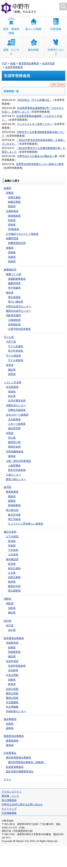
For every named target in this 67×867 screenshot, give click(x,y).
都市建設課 (12, 559)
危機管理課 (12, 238)
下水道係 (13, 549)
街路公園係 (14, 577)
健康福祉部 (10, 269)
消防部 (7, 598)
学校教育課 (12, 642)
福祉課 (9, 292)
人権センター (13, 474)
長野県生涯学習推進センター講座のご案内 (40, 164)
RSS (54, 84)
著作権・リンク (10, 795)
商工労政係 (14, 519)
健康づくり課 (13, 274)
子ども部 (9, 337)
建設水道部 (10, 531)
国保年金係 (14, 446)
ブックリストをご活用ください (34, 123)
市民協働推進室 (14, 451)
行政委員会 (10, 752)
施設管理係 (14, 428)
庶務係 (12, 679)
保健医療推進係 (17, 278)
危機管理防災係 (17, 242)
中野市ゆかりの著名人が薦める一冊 (37, 156)
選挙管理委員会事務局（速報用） (27, 762)
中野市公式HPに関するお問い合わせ (22, 804)
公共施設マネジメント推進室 (22, 233)
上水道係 (13, 554)
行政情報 (55, 29)
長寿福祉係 (14, 324)
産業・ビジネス (11, 52)
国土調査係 (14, 590)
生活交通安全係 (17, 400)
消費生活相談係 (17, 409)
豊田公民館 (12, 697)
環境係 (12, 391)
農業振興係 (12, 740)
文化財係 (13, 670)
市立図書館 (12, 702)
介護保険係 (14, 319)
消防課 (9, 603)
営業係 (12, 545)
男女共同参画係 (17, 469)
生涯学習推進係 (14, 67)
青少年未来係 (15, 350)
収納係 (12, 261)
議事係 (9, 728)
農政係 (12, 496)
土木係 (12, 572)
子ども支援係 (15, 346)
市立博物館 (12, 706)
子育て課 (11, 341)
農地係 (9, 745)
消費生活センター (16, 405)
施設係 (12, 369)
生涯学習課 (48, 63)
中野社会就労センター (18, 306)
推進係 (12, 456)
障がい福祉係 (15, 301)
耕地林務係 (14, 505)
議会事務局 (10, 719)
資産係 (12, 256)
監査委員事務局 (14, 766)
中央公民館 (12, 675)
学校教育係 (14, 651)
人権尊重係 (14, 465)
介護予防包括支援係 (19, 328)
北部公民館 (12, 688)
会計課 (7, 620)
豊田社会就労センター (18, 310)
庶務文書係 (14, 197)
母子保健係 (14, 287)
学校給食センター (16, 711)
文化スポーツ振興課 (17, 414)
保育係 (12, 374)
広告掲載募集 (9, 812)
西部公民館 (12, 693)
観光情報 (33, 49)
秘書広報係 (14, 201)
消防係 (12, 608)
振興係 (12, 500)
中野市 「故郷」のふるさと (33, 8)
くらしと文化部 (12, 382)
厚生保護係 (14, 297)
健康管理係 (14, 283)
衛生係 (12, 396)
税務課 (9, 247)
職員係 (12, 206)
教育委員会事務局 (29, 63)
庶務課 (9, 192)
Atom (61, 84)
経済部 (7, 487)
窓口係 (12, 437)
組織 (12, 63)
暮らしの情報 (33, 29)
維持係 (12, 581)
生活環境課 (12, 386)
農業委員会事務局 (14, 735)
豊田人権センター (16, 479)
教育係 (12, 684)
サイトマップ (9, 808)
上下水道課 (12, 536)
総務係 (12, 647)
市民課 (9, 433)
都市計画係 (14, 568)
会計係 (12, 629)
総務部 (7, 188)
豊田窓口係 (14, 442)
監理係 (12, 541)
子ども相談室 (13, 355)
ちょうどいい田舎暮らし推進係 (25, 523)
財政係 (12, 220)
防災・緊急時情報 (11, 31)
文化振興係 (14, 419)
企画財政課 (12, 211)
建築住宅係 (14, 586)
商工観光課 (12, 510)
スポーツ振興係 (17, 423)
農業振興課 (12, 491)
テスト (7, 779)
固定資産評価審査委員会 (19, 771)
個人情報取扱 (9, 800)
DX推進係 (13, 229)
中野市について (56, 52)
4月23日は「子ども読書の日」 (34, 99)
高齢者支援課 (13, 315)
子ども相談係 (15, 360)
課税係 (12, 252)
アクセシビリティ (12, 791)
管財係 (12, 224)
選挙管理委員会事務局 (18, 757)
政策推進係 (14, 215)
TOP (4, 63)
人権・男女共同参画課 (18, 460)
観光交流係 (14, 514)
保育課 (9, 365)
